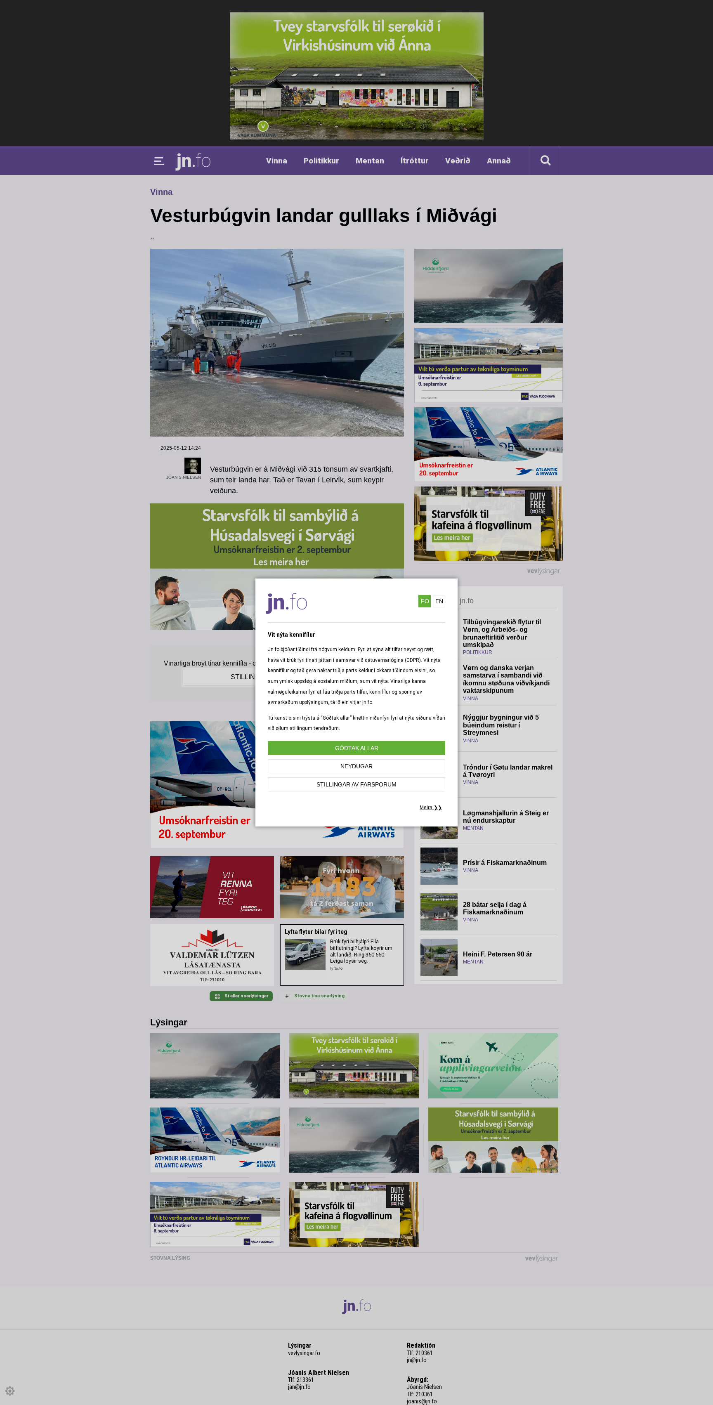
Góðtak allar (356, 748)
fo (425, 601)
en (439, 601)
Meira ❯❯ (431, 807)
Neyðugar (356, 766)
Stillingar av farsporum (356, 784)
